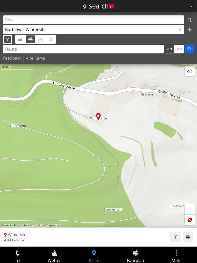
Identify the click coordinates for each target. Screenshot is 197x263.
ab (169, 49)
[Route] (175, 237)
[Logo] (101, 6)
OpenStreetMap (41, 225)
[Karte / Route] (84, 7)
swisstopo (23, 225)
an (179, 49)
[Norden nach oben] (190, 83)
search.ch (10, 225)
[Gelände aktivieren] (190, 71)
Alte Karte (35, 58)
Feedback (12, 58)
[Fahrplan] (188, 237)
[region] (98, 129)
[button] (98, 116)
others (57, 225)
